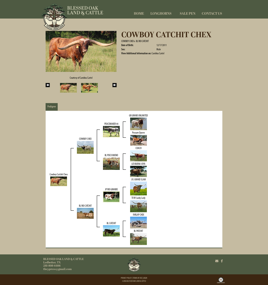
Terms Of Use (137, 278)
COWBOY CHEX (127, 41)
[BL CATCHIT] (111, 230)
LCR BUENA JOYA (138, 164)
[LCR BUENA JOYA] (138, 171)
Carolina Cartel (158, 53)
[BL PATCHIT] (138, 238)
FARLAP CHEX (138, 214)
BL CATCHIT (111, 223)
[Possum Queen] (138, 140)
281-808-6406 (51, 266)
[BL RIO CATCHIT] (85, 213)
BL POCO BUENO (111, 155)
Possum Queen (138, 132)
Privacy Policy (126, 278)
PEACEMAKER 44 (111, 123)
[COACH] (138, 155)
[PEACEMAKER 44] (111, 131)
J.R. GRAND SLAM (138, 179)
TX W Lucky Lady (138, 198)
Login (145, 278)
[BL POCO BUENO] (111, 163)
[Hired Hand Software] (221, 280)
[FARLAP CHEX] (138, 222)
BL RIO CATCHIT (142, 41)
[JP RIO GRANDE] (111, 196)
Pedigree (51, 106)
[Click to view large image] (81, 51)
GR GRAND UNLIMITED (138, 115)
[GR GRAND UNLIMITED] (138, 123)
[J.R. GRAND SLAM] (138, 188)
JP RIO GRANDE (111, 189)
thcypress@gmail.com (57, 269)
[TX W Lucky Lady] (138, 206)
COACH (138, 148)
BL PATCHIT (138, 231)
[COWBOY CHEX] (85, 147)
